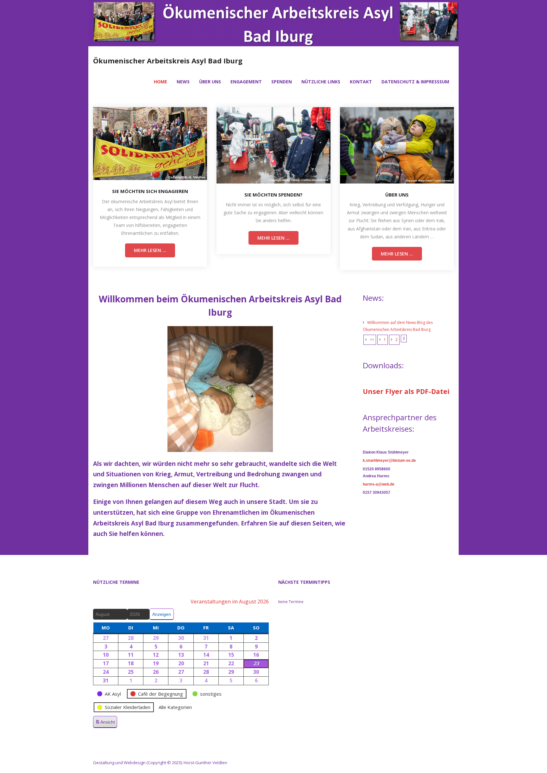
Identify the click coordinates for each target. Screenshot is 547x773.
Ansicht (106, 723)
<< (372, 339)
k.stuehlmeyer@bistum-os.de (389, 460)
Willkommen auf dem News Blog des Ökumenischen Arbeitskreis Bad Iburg (398, 326)
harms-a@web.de (378, 484)
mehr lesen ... (150, 250)
